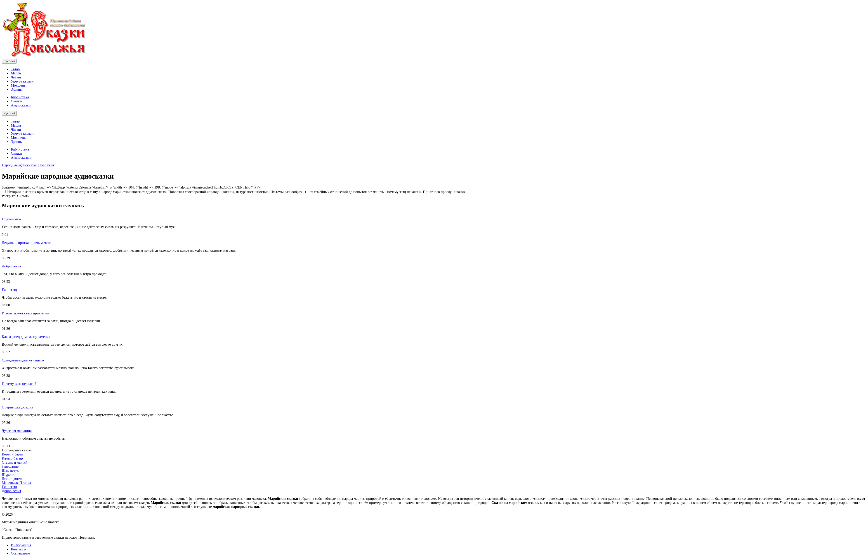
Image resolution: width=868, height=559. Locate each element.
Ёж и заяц (9, 290)
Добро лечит (11, 266)
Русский (9, 61)
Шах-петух (10, 470)
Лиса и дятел (12, 479)
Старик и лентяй (15, 462)
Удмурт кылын (22, 81)
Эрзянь (16, 89)
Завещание (10, 466)
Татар (15, 69)
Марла (16, 73)
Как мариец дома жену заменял (26, 337)
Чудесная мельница (17, 431)
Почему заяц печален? (19, 384)
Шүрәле (8, 474)
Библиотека (20, 97)
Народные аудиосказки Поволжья (28, 165)
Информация (21, 545)
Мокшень (18, 85)
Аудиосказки (21, 105)
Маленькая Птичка (16, 483)
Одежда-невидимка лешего (23, 360)
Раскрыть (9, 196)
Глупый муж (11, 219)
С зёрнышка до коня (17, 407)
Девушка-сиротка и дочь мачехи (26, 243)
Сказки (16, 101)
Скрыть (23, 196)
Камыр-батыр (12, 458)
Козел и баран (12, 454)
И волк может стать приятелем (25, 313)
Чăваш (16, 77)
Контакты (18, 549)
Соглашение (20, 553)
